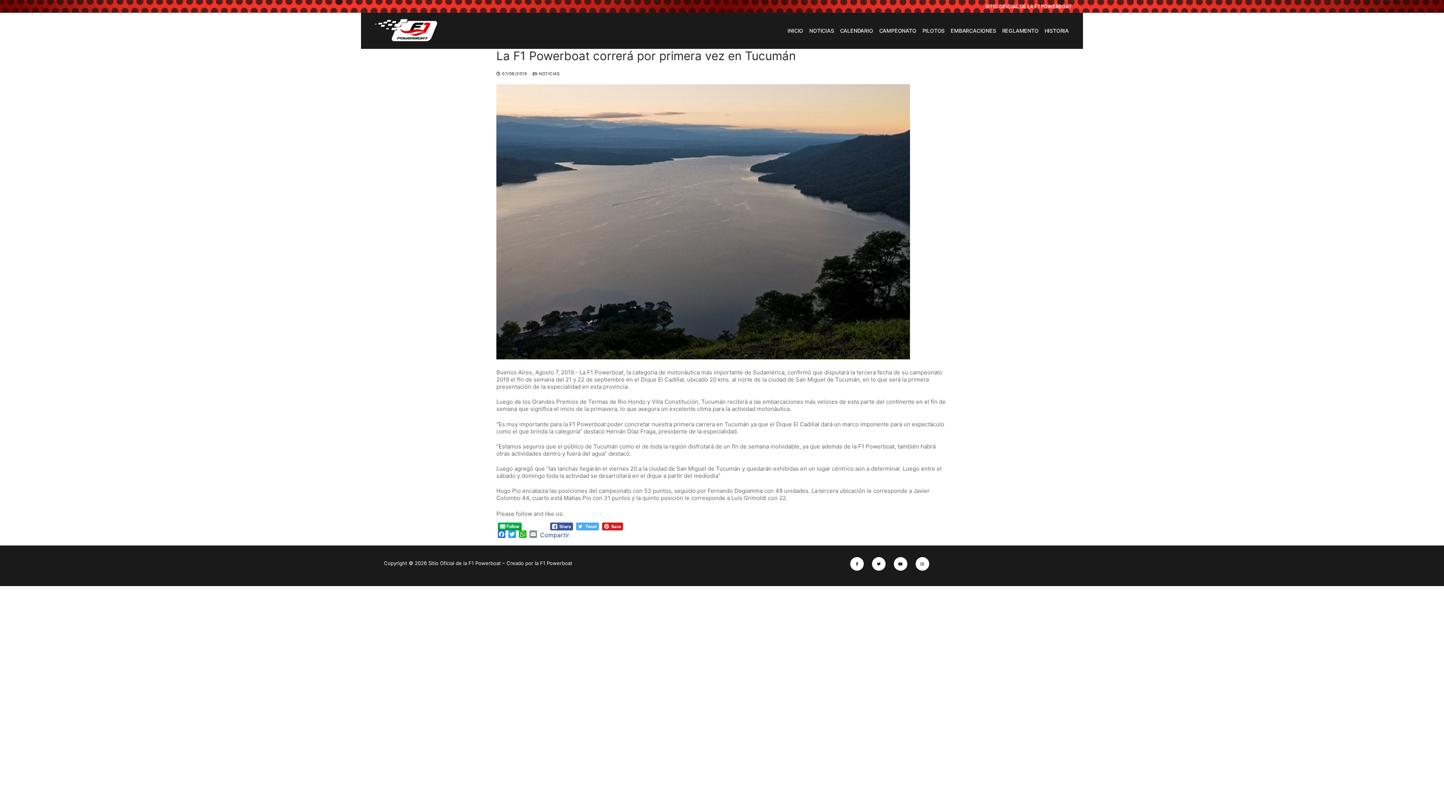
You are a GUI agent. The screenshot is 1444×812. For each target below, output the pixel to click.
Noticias (549, 73)
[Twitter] (879, 564)
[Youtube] (900, 564)
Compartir (554, 535)
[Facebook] (857, 564)
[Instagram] (922, 564)
